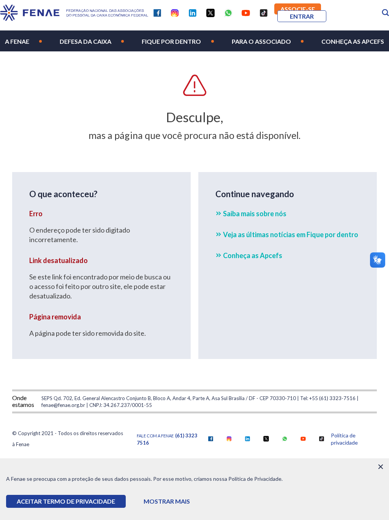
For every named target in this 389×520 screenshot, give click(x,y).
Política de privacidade (344, 438)
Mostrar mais (167, 501)
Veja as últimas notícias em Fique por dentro (290, 234)
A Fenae (17, 41)
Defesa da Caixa (85, 41)
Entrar (302, 16)
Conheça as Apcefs (352, 41)
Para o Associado (261, 41)
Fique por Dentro (171, 41)
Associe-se (297, 9)
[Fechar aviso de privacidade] (380, 466)
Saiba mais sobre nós (254, 213)
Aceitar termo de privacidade (66, 501)
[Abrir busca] (385, 12)
